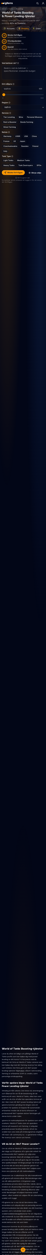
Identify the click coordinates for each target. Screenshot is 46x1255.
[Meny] (43, 3)
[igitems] (7, 3)
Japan (22, 141)
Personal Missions (34, 117)
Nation (4, 132)
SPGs (39, 165)
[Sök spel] (37, 3)
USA (26, 136)
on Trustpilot (17, 23)
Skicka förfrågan (15, 172)
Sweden (24, 146)
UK (14, 141)
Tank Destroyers (25, 165)
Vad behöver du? (9, 63)
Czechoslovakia (10, 146)
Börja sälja (36, 173)
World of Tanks (7, 9)
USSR (17, 136)
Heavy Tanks (8, 165)
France (6, 141)
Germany (7, 136)
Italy (5, 151)
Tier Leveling (9, 117)
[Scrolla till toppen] (23, 1249)
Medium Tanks (23, 160)
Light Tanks (8, 160)
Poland (35, 146)
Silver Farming (9, 127)
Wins (21, 117)
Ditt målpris (7, 84)
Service (5, 113)
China (34, 136)
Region (5, 103)
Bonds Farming (26, 122)
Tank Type (6, 156)
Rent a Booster (9, 122)
